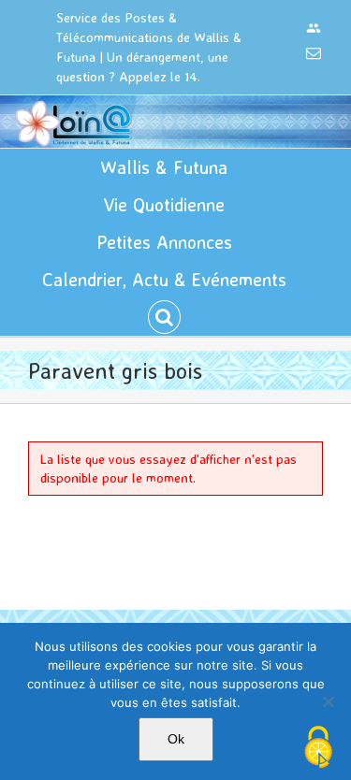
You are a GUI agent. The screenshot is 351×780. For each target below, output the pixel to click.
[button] (164, 317)
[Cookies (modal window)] (318, 748)
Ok (176, 738)
